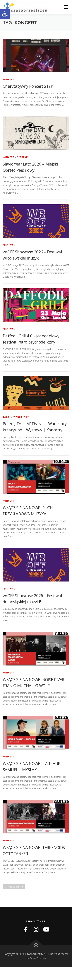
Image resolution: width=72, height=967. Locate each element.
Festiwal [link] (9, 245)
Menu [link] (66, 7)
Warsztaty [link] (21, 416)
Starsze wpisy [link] (14, 886)
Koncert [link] (8, 79)
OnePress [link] (54, 954)
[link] (5, 14)
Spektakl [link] (23, 157)
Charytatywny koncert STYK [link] (28, 86)
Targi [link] (7, 416)
